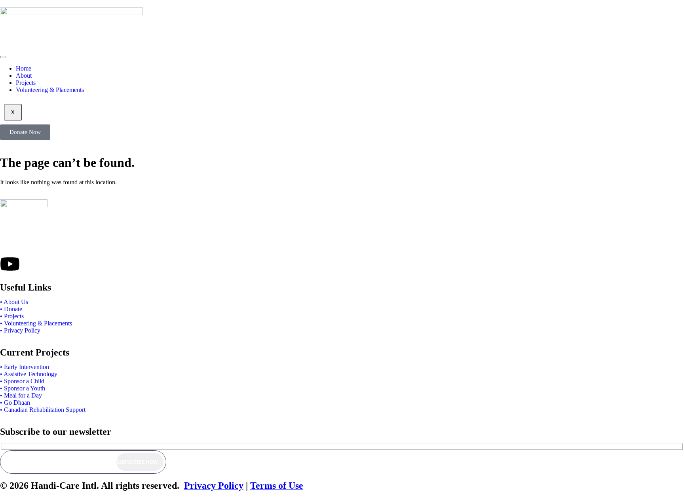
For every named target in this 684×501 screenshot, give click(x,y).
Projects (26, 82)
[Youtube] (10, 264)
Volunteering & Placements (50, 89)
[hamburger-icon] (3, 57)
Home (23, 68)
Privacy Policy (213, 485)
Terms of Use (276, 485)
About (24, 75)
